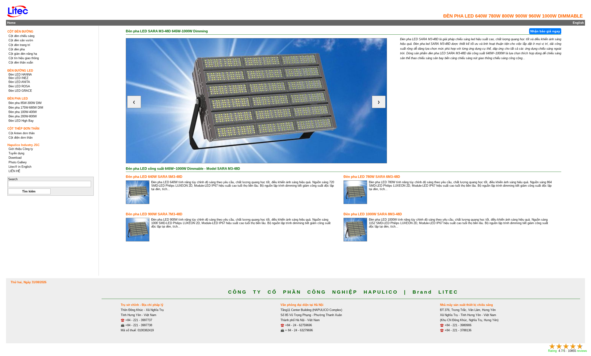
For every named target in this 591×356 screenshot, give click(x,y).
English (578, 22)
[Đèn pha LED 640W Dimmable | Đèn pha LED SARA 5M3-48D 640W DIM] (137, 192)
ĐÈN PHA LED (17, 98)
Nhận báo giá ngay (545, 31)
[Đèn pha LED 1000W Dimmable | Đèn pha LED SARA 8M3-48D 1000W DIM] (355, 229)
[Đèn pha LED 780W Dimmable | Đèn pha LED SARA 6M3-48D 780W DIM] (355, 192)
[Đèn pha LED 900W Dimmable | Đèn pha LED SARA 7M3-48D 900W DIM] (137, 229)
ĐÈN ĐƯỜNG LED (20, 70)
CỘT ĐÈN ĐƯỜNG (20, 31)
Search (13, 179)
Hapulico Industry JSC (23, 145)
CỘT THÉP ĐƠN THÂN (23, 128)
